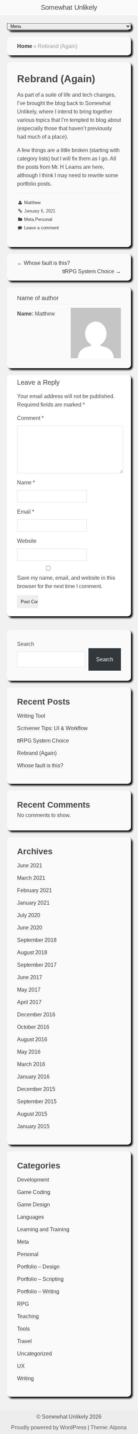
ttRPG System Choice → (91, 271)
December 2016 (36, 1014)
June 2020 (29, 927)
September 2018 (37, 940)
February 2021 (34, 890)
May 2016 (29, 1052)
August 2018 (32, 952)
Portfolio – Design (38, 1267)
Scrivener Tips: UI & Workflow (52, 728)
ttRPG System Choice (43, 741)
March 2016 (31, 1064)
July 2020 (28, 915)
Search (25, 644)
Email (25, 512)
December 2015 (36, 1089)
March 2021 (31, 878)
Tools (23, 1329)
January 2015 (33, 1126)
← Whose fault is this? (43, 263)
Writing (25, 1378)
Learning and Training (43, 1229)
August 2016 (32, 1039)
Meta (29, 219)
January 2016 (33, 1077)
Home (24, 46)
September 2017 (37, 965)
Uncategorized (34, 1353)
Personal (43, 219)
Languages (30, 1217)
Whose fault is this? (40, 765)
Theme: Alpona (108, 1427)
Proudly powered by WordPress (48, 1427)
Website (27, 541)
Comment (30, 418)
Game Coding (33, 1192)
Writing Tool (31, 716)
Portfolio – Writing (38, 1291)
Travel (24, 1341)
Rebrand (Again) (37, 753)
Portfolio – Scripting (40, 1279)
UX (21, 1366)
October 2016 (33, 1027)
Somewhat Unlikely (69, 7)
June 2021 (29, 865)
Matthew (32, 202)
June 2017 (29, 977)
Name (26, 482)
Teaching (28, 1316)
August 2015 (32, 1114)
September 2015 (37, 1101)
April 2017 (29, 1002)
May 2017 (29, 990)
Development (33, 1180)
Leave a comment (41, 227)
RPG (23, 1304)
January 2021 (33, 903)
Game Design (33, 1204)
